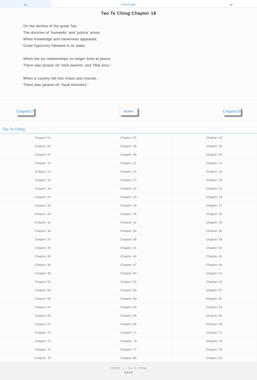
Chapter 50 (128, 273)
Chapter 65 (128, 315)
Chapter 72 (214, 332)
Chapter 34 (43, 231)
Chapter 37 (43, 239)
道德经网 (128, 372)
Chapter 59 (128, 298)
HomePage (128, 4)
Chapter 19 (43, 188)
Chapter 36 (214, 231)
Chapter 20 (128, 188)
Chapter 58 (43, 298)
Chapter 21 (214, 188)
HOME (115, 368)
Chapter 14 (128, 171)
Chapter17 (25, 111)
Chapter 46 (43, 264)
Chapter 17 (128, 180)
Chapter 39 (214, 239)
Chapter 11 (128, 163)
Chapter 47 (128, 264)
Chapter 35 (128, 231)
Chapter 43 (43, 256)
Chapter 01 (43, 137)
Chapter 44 (128, 256)
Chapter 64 (43, 315)
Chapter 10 (43, 163)
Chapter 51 (214, 273)
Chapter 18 (214, 180)
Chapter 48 (214, 264)
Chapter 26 (128, 205)
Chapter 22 (43, 197)
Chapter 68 (128, 324)
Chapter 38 (128, 239)
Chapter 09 (214, 154)
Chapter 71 (128, 332)
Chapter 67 (43, 324)
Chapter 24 (214, 197)
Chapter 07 (43, 154)
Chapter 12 (214, 163)
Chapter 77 (128, 349)
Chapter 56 (128, 290)
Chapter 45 (214, 256)
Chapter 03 (214, 137)
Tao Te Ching (136, 368)
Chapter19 (232, 111)
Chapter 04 (43, 146)
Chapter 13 (43, 171)
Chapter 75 (214, 341)
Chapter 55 (43, 290)
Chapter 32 (128, 222)
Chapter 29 (128, 214)
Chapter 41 (128, 247)
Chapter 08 (128, 154)
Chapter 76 (43, 349)
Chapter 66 (214, 315)
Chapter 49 (43, 273)
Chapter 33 (214, 222)
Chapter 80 (128, 358)
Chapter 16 (43, 180)
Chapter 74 (128, 341)
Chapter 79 (43, 358)
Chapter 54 (214, 281)
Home (128, 111)
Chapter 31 (43, 222)
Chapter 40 (43, 247)
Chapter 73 (43, 341)
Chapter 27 (214, 205)
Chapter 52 (43, 281)
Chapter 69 (214, 324)
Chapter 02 (128, 137)
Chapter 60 (214, 298)
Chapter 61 (43, 307)
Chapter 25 (43, 205)
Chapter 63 (214, 307)
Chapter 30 (214, 214)
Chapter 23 (128, 197)
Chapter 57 (214, 290)
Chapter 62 (128, 307)
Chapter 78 (214, 349)
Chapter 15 (214, 171)
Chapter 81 (214, 358)
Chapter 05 (128, 146)
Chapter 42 (214, 247)
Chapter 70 (43, 332)
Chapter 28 (43, 214)
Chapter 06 (214, 146)
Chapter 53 (128, 281)
